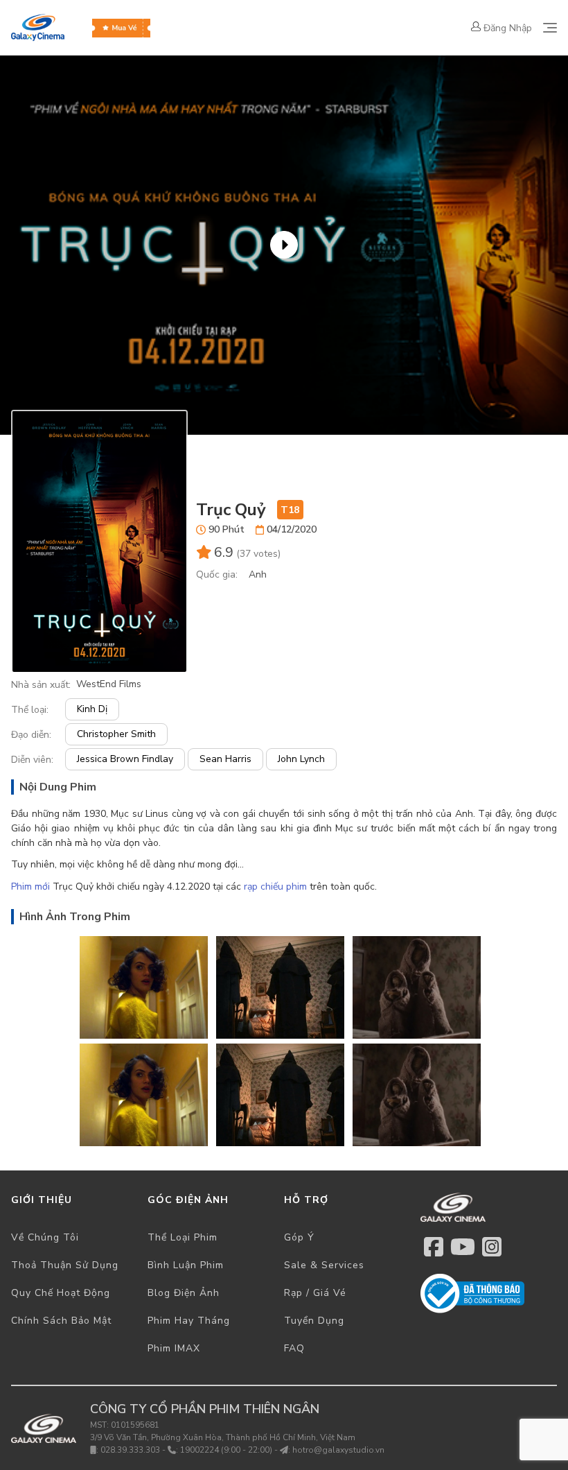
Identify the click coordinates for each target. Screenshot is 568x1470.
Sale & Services (324, 1265)
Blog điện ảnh (184, 1292)
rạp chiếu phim (275, 886)
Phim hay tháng (189, 1320)
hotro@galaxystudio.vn (338, 1449)
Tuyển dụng (314, 1320)
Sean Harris (225, 759)
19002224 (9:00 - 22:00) (226, 1449)
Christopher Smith (116, 734)
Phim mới (30, 886)
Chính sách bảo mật (61, 1320)
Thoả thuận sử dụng (64, 1265)
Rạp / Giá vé (315, 1292)
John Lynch (301, 759)
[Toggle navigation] (550, 28)
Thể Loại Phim (183, 1237)
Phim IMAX (174, 1348)
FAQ (294, 1348)
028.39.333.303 (130, 1449)
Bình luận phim (186, 1265)
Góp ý (299, 1237)
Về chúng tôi (45, 1237)
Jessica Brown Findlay (125, 759)
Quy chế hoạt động (60, 1292)
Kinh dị (92, 709)
